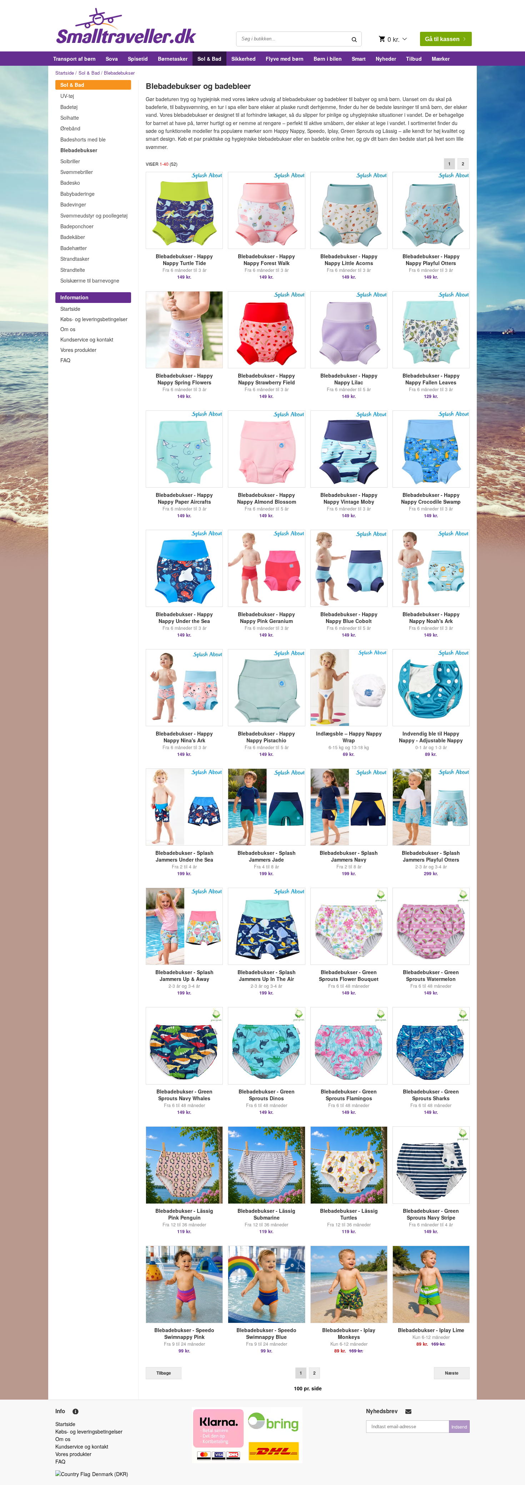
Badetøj (69, 106)
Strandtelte (72, 269)
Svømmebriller (76, 171)
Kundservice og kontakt (86, 339)
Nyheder (386, 58)
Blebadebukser (78, 150)
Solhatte (69, 117)
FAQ (65, 360)
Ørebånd (70, 128)
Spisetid (138, 58)
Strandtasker (74, 258)
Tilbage (163, 1373)
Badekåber (72, 236)
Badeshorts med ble (83, 139)
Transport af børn (74, 58)
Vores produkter (78, 349)
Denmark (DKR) (110, 1473)
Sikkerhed (243, 58)
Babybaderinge (77, 193)
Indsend (459, 1427)
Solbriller (70, 161)
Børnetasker (173, 58)
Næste (452, 1373)
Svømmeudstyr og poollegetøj (94, 215)
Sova (112, 58)
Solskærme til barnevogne (89, 280)
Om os (67, 329)
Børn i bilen (328, 58)
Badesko (70, 182)
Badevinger (73, 204)
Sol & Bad (209, 58)
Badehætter (73, 247)
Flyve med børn (285, 58)
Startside (64, 72)
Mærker (441, 58)
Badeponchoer (77, 226)
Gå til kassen (442, 39)
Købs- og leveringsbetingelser (94, 319)
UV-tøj (67, 95)
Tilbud (414, 58)
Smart (359, 58)
